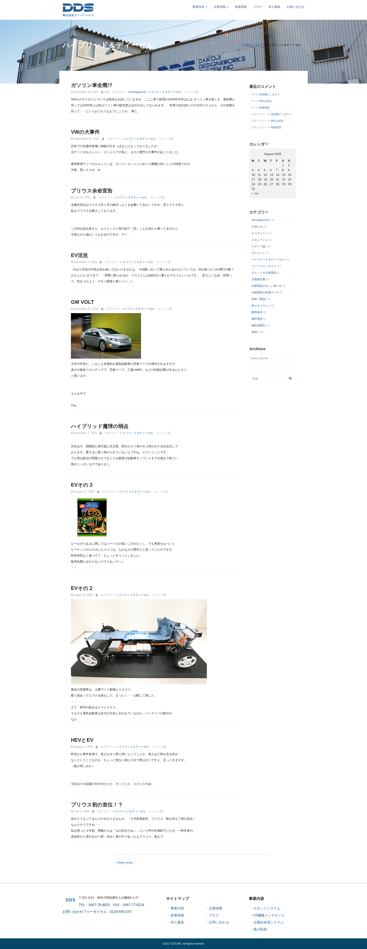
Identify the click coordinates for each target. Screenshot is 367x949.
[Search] (290, 378)
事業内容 (198, 7)
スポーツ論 (258, 246)
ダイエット (258, 252)
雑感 (254, 332)
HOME (246, 45)
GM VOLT (82, 302)
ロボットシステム (267, 908)
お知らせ (257, 226)
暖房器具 (257, 312)
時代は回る (265, 100)
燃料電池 (257, 318)
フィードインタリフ (263, 266)
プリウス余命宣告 (92, 190)
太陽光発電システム (268, 922)
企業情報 (220, 7)
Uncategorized (137, 92)
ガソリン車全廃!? (91, 85)
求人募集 (274, 7)
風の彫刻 (260, 929)
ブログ (257, 7)
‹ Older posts (124, 862)
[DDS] (78, 9)
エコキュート (259, 233)
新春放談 (264, 107)
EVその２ (82, 588)
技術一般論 (258, 299)
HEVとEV (82, 740)
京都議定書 (258, 279)
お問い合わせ (296, 7)
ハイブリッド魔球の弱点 (99, 426)
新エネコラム (259, 305)
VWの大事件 (85, 132)
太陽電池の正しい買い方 (266, 285)
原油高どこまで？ (269, 94)
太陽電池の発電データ (265, 292)
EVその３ (82, 485)
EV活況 (79, 255)
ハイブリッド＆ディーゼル (164, 92)
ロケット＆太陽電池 (263, 272)
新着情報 (241, 7)
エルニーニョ (259, 239)
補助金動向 (258, 325)
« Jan (255, 193)
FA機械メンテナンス (269, 915)
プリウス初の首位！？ (97, 804)
